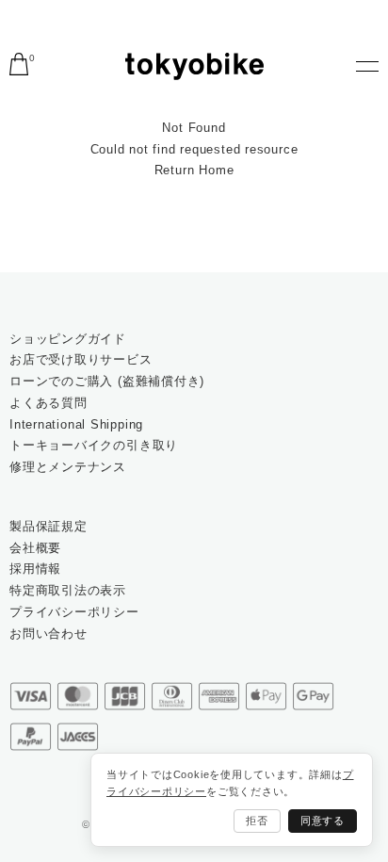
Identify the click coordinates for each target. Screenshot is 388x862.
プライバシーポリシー (74, 612)
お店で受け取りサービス (81, 359)
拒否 (257, 820)
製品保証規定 (48, 526)
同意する (322, 820)
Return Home (194, 170)
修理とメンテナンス (67, 467)
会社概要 (35, 548)
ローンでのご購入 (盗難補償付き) (106, 381)
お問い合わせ (48, 633)
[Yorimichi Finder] (194, 66)
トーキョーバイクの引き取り (93, 445)
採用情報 (35, 568)
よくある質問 (48, 403)
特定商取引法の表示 (67, 590)
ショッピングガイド (67, 339)
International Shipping (76, 424)
